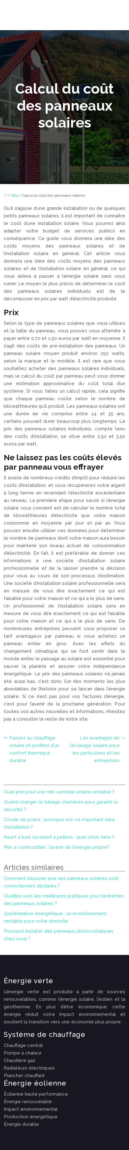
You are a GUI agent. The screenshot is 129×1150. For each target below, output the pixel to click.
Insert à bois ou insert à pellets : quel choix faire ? (59, 837)
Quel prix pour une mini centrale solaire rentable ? (59, 792)
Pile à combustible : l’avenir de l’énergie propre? (56, 847)
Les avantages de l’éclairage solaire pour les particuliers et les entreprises (95, 749)
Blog (14, 195)
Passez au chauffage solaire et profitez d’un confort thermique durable (34, 749)
